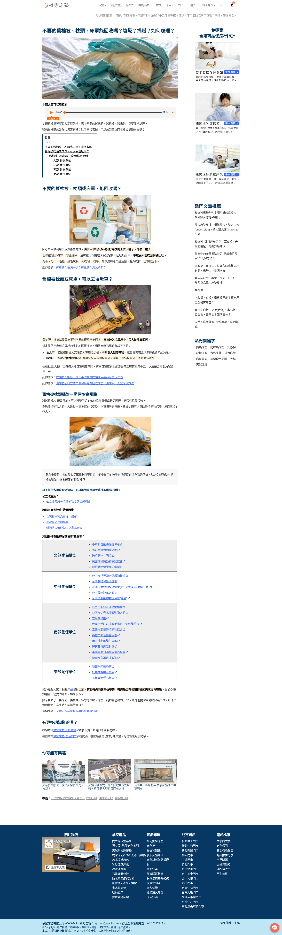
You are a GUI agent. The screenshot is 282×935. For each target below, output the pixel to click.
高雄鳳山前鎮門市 (193, 906)
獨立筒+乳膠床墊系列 (125, 845)
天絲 (233, 358)
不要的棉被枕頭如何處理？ (68, 798)
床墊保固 (222, 845)
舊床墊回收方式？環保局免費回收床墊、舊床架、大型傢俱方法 (95, 383)
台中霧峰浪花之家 (103, 592)
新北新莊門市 (190, 850)
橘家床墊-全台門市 (65, 736)
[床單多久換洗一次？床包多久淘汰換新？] (63, 771)
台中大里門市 (190, 878)
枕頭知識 (152, 869)
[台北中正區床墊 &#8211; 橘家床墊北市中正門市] (155, 771)
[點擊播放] (51, 112)
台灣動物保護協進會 (104, 581)
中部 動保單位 (62, 165)
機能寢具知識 (155, 892)
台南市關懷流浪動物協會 (107, 607)
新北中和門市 (190, 845)
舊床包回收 (106, 798)
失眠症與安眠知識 (158, 878)
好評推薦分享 (225, 855)
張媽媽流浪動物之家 (104, 550)
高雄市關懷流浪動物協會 (107, 629)
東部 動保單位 (62, 174)
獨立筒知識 (154, 850)
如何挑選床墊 (155, 841)
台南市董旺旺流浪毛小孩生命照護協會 (115, 623)
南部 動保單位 (62, 169)
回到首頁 (222, 873)
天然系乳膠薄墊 (122, 850)
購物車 (199, 290)
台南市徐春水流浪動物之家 (108, 612)
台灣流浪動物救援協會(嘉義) (109, 598)
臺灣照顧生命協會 (57, 522)
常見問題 (222, 859)
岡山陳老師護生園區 (104, 640)
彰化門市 (187, 883)
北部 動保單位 (62, 160)
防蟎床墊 (201, 347)
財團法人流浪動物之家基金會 (64, 527)
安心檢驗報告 (225, 850)
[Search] (221, 5)
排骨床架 (230, 353)
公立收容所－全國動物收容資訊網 (67, 501)
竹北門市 (187, 864)
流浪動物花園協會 (103, 555)
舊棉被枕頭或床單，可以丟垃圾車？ (67, 151)
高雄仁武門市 (190, 901)
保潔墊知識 (154, 883)
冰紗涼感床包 (120, 864)
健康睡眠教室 (155, 873)
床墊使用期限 (218, 358)
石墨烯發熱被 (120, 873)
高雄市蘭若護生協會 (104, 635)
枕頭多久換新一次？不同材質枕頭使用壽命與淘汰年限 (89, 377)
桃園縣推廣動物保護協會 (107, 561)
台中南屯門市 (190, 873)
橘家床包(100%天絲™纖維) (129, 855)
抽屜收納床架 (120, 897)
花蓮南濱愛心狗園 (103, 677)
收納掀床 (117, 892)
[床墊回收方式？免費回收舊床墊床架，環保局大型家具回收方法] (109, 771)
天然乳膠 (201, 364)
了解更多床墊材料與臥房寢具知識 (77, 711)
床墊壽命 (201, 358)
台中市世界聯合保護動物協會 (110, 575)
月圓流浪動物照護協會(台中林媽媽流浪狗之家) (120, 587)
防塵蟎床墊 (217, 347)
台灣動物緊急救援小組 (60, 516)
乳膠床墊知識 (155, 855)
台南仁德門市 (190, 887)
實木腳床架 (119, 887)
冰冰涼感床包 (120, 859)
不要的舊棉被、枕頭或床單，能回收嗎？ (70, 147)
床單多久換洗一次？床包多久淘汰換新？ (81, 267)
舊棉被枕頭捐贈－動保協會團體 (68, 155)
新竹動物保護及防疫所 (106, 567)
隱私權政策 (223, 869)
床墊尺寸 (152, 845)
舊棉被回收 (121, 798)
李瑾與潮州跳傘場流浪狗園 (108, 652)
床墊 (70, 689)
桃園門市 (187, 855)
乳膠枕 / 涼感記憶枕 (124, 883)
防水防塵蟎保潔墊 (123, 878)
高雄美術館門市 (191, 897)
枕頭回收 (91, 798)
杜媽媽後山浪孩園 (103, 672)
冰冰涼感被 (119, 869)
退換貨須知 (223, 864)
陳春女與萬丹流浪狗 (104, 657)
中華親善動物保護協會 (106, 544)
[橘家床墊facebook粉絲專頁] (71, 855)
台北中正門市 (190, 841)
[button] (110, 68)
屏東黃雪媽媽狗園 (103, 646)
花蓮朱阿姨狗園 (101, 666)
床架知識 (152, 897)
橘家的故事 (223, 841)
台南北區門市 (190, 892)
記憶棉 (231, 347)
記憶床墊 (201, 353)
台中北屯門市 (190, 869)
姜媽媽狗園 (99, 618)
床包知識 (152, 887)
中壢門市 (187, 859)
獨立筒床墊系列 (122, 841)
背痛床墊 (215, 353)
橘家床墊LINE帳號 (64, 730)
